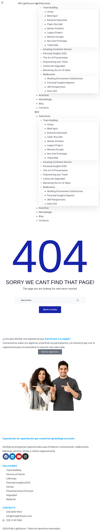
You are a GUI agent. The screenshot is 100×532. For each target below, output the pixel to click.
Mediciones (49, 74)
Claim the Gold (54, 24)
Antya (50, 11)
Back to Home (50, 309)
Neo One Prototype (57, 41)
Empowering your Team (55, 61)
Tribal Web (52, 45)
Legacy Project (55, 32)
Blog (41, 103)
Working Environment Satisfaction (65, 78)
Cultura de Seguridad (54, 66)
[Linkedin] (12, 456)
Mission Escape (55, 36)
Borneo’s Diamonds (57, 20)
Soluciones (44, 3)
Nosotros (44, 95)
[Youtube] (19, 456)
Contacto (44, 107)
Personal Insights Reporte (60, 82)
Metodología (45, 99)
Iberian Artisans (55, 28)
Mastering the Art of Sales (57, 70)
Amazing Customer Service (57, 49)
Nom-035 (52, 91)
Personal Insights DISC (55, 53)
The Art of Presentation (55, 57)
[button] (67, 112)
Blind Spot (52, 15)
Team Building (50, 7)
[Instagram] (25, 456)
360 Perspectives (56, 86)
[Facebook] (6, 456)
